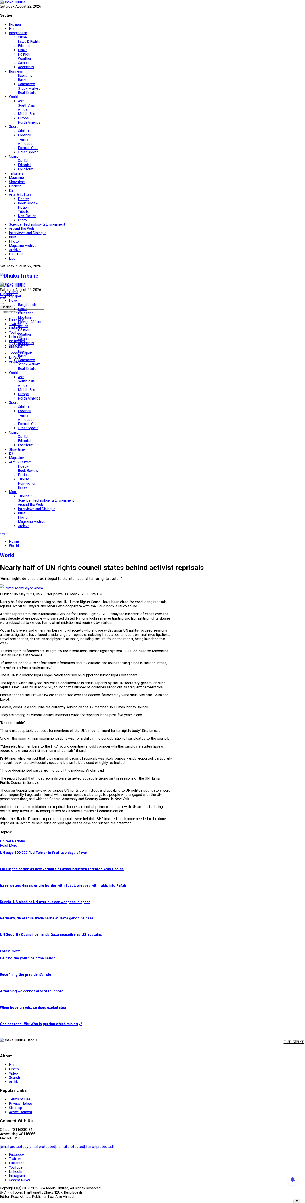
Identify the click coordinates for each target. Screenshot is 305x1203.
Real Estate (27, 92)
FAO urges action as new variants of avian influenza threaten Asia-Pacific (62, 869)
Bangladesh (18, 33)
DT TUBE (16, 254)
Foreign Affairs (29, 322)
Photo (14, 241)
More (13, 492)
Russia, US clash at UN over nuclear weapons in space (45, 902)
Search (14, 1077)
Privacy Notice (20, 1103)
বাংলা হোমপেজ (294, 1041)
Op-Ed (23, 160)
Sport (13, 126)
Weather (24, 58)
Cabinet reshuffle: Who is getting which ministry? (41, 1024)
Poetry (23, 199)
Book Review (28, 203)
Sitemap (15, 1108)
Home (13, 29)
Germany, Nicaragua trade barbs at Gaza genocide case (46, 918)
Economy (25, 75)
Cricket (23, 131)
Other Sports (28, 152)
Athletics (25, 143)
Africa (22, 109)
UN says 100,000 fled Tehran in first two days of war (43, 852)
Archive (15, 250)
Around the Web (21, 228)
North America (29, 122)
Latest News (10, 951)
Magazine (16, 177)
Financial (15, 186)
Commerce (26, 84)
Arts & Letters (20, 194)
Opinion (14, 156)
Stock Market (29, 88)
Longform (25, 169)
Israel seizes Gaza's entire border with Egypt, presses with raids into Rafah (63, 885)
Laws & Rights (29, 41)
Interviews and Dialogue (27, 233)
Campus (24, 63)
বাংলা (3, 298)
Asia (21, 101)
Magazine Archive (22, 246)
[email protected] (13, 1147)
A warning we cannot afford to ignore (31, 991)
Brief (13, 237)
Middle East (27, 114)
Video (13, 1073)
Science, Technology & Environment (37, 224)
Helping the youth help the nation (27, 958)
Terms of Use (19, 1099)
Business (16, 71)
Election (24, 317)
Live (12, 258)
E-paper (15, 24)
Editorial (24, 165)
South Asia (26, 105)
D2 (11, 190)
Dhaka (22, 50)
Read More (8, 845)
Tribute (23, 211)
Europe (23, 118)
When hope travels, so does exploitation (33, 1007)
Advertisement (20, 1112)
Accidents (26, 67)
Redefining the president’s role (25, 974)
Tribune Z (16, 173)
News (13, 300)
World (13, 97)
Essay (22, 220)
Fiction (23, 207)
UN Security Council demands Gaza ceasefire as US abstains (51, 934)
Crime (22, 37)
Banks (22, 80)
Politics (24, 54)
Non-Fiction (27, 216)
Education (25, 46)
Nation (23, 326)
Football (24, 135)
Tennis (23, 139)
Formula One (28, 148)
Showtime (17, 182)
